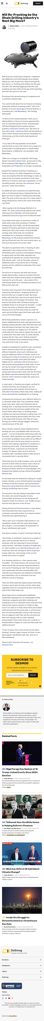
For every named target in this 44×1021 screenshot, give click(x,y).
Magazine (20, 163)
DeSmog (24, 3)
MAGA (9, 787)
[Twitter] (6, 998)
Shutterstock (7, 645)
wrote (22, 446)
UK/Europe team (23, 685)
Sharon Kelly (14, 26)
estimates (18, 362)
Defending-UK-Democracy (16, 835)
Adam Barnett (8, 778)
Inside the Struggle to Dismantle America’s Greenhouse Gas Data (19, 920)
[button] (22, 960)
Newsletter (6, 995)
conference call (16, 129)
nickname (30, 183)
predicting (13, 488)
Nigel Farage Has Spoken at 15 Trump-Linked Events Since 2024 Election (20, 772)
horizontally (14, 392)
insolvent (33, 486)
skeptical (13, 176)
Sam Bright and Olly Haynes (12, 828)
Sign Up (33, 675)
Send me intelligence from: (10, 683)
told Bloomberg (20, 111)
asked (17, 211)
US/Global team (23, 683)
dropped (5, 471)
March (21, 501)
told (36, 151)
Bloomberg (6, 238)
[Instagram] (12, 998)
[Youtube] (9, 998)
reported (14, 374)
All (20, 680)
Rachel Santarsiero (10, 927)
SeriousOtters (13, 1016)
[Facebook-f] (3, 998)
